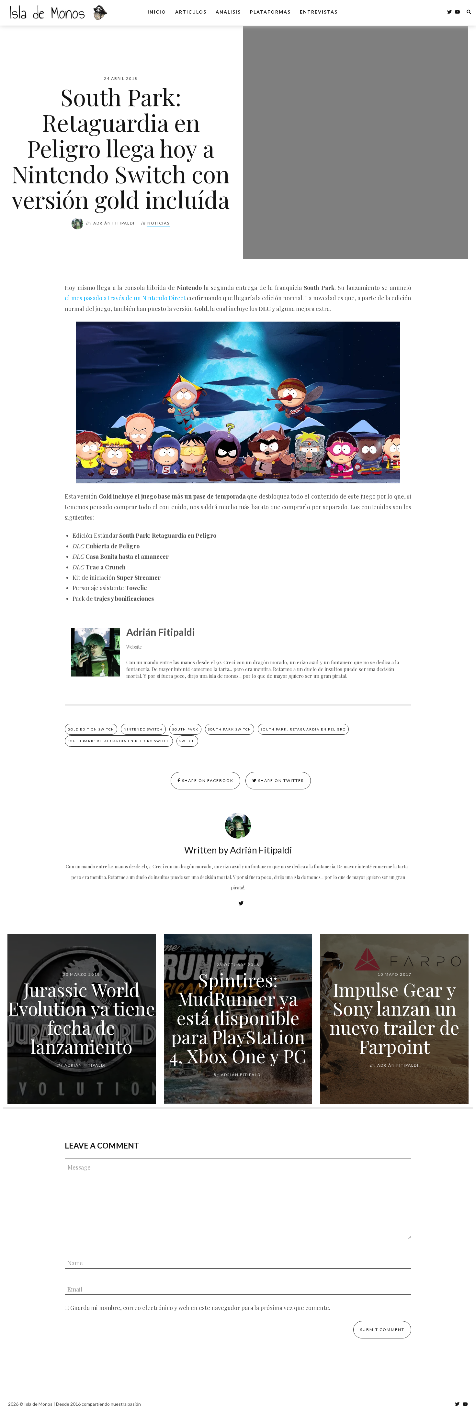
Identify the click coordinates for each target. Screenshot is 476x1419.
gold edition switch (91, 729)
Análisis (228, 12)
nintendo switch (143, 729)
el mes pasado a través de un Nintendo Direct (125, 298)
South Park (185, 729)
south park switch (229, 729)
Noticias (158, 223)
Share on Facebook (207, 780)
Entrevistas (319, 12)
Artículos (191, 12)
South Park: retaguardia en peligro (303, 729)
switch (187, 741)
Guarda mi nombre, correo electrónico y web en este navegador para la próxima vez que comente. (200, 1308)
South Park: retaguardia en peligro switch (119, 741)
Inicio (157, 12)
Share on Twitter (280, 780)
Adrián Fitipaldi (114, 223)
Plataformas (270, 12)
